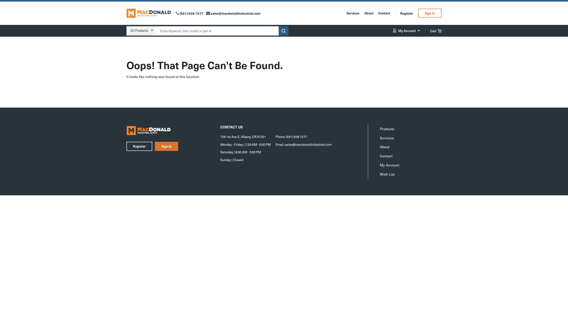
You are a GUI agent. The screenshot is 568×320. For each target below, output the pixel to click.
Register (406, 13)
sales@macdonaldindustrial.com (308, 144)
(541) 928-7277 (191, 13)
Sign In (430, 13)
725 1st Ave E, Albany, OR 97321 (243, 136)
